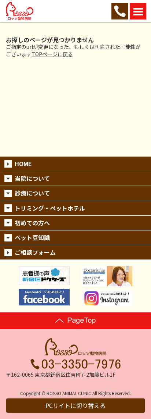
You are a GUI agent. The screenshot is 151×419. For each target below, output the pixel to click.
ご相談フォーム (35, 252)
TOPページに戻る (52, 54)
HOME (23, 163)
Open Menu (138, 11)
